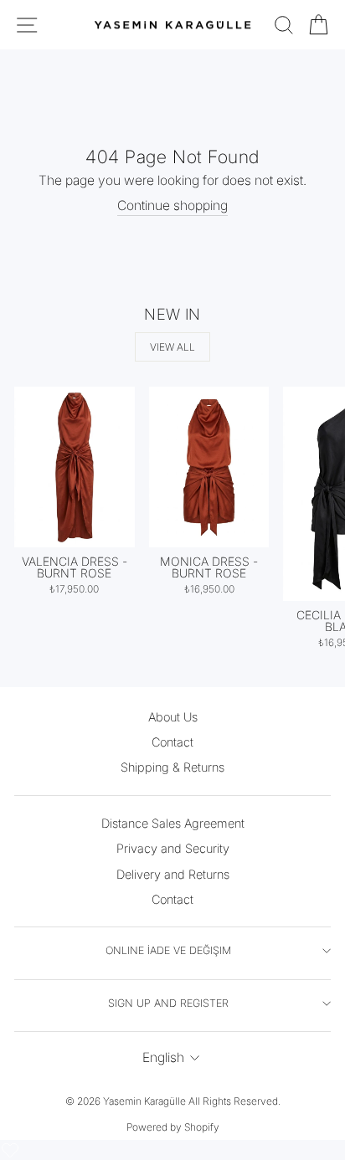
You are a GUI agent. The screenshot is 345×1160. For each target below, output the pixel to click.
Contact (172, 742)
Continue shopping (172, 205)
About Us (173, 717)
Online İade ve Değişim (168, 950)
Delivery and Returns (172, 874)
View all (172, 347)
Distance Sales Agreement (173, 823)
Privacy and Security (172, 848)
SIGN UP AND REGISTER (168, 1003)
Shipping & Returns (172, 767)
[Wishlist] (10, 1150)
